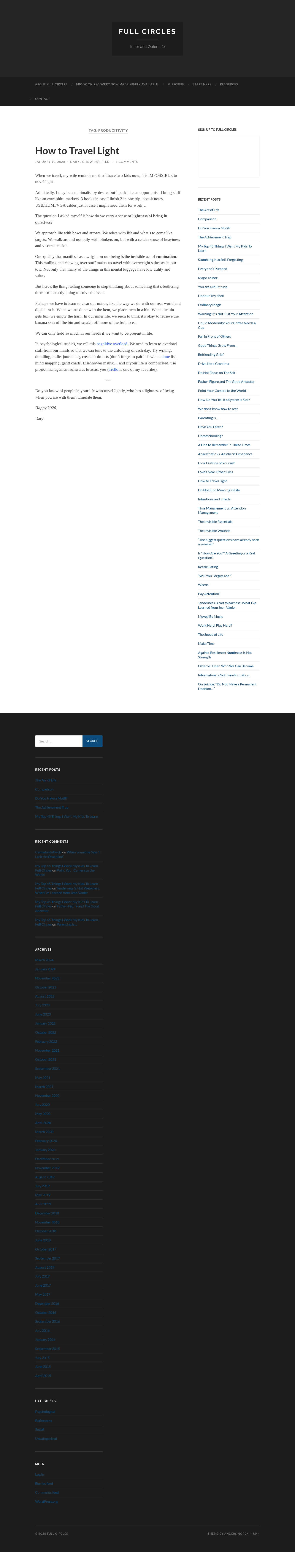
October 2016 (45, 1312)
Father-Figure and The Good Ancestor (226, 381)
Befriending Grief (211, 354)
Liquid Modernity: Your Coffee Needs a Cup (227, 325)
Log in (39, 1474)
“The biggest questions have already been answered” (228, 542)
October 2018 (45, 1231)
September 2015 (47, 1348)
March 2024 (44, 960)
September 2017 (47, 1258)
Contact (42, 99)
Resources (229, 84)
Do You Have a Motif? (214, 228)
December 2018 (47, 1213)
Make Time (206, 643)
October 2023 (45, 987)
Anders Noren (236, 1533)
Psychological (45, 1411)
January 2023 (45, 1023)
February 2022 (46, 1041)
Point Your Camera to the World (222, 390)
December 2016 (47, 1303)
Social (39, 1429)
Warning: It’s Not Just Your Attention (225, 314)
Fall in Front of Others (214, 336)
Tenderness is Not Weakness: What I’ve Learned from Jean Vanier (227, 605)
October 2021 (45, 1059)
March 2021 (44, 1086)
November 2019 (47, 1168)
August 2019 (44, 1177)
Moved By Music (210, 616)
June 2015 (43, 1366)
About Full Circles (51, 84)
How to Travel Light (77, 150)
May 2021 (42, 1077)
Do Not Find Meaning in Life (219, 490)
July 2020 (42, 1104)
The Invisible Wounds (214, 531)
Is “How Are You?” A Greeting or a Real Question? (226, 555)
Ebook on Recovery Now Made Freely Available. (117, 84)
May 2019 (42, 1195)
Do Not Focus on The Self (216, 372)
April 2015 (43, 1375)
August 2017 (44, 1267)
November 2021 (47, 1050)
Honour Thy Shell (211, 296)
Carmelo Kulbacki (48, 852)
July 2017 (42, 1276)
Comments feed (47, 1492)
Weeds (203, 585)
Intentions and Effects (214, 499)
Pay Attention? (209, 594)
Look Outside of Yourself (216, 463)
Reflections (43, 1420)
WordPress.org (46, 1501)
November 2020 (47, 1095)
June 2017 (43, 1285)
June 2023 (43, 1014)
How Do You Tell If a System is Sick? (224, 400)
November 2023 (47, 978)
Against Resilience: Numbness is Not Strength (225, 654)
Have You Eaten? (210, 427)
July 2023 (42, 1005)
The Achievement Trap (214, 237)
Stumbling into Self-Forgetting (220, 259)
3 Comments (127, 161)
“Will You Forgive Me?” (215, 576)
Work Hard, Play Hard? (215, 625)
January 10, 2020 (50, 161)
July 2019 (42, 1186)
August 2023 (44, 996)
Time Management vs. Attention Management (222, 510)
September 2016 (47, 1321)
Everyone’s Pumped (212, 269)
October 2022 (45, 1032)
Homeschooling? (210, 436)
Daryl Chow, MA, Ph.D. (90, 161)
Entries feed (44, 1483)
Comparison (207, 219)
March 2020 (44, 1132)
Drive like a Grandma (213, 363)
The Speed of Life (210, 634)
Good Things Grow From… (217, 345)
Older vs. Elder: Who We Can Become (226, 666)
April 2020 (43, 1123)
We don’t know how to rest (218, 409)
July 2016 (42, 1330)
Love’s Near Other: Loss (215, 472)
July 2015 (42, 1358)
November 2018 (47, 1222)
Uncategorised (46, 1438)
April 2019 (43, 1204)
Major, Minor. (208, 278)
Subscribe (176, 84)
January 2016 (45, 1339)
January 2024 (45, 969)
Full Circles (147, 31)
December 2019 (47, 1159)
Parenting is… (208, 418)
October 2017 (45, 1249)
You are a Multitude (212, 287)
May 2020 (42, 1113)
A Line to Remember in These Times (224, 445)
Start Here (202, 84)
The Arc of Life (208, 210)
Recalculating (208, 567)
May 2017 (42, 1294)
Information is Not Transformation (223, 675)
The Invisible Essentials (215, 521)
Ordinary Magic (209, 305)
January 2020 (45, 1150)
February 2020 (46, 1140)
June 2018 (43, 1240)
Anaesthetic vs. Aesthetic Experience (225, 454)
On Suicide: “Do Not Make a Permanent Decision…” (227, 686)
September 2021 (47, 1068)
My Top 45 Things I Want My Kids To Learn (225, 248)
